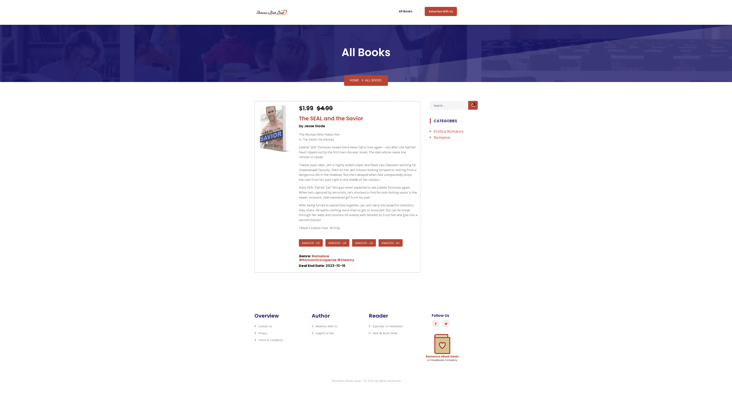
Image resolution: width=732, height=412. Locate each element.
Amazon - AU (391, 243)
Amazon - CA (364, 243)
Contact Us (265, 326)
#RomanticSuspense (317, 260)
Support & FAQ (324, 333)
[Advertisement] (454, 206)
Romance (320, 256)
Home (354, 80)
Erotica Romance (449, 131)
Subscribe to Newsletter (388, 326)
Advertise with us (441, 11)
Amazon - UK (337, 243)
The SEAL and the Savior (331, 118)
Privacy (262, 333)
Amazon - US (311, 243)
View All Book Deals (385, 333)
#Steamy (345, 260)
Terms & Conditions (270, 340)
